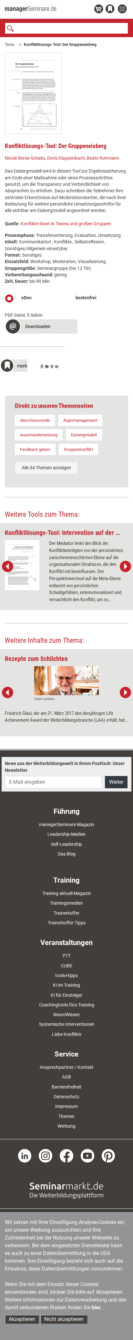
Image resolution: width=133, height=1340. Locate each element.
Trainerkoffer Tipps (67, 922)
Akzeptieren (22, 1319)
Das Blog (67, 853)
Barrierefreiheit (66, 1087)
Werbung (66, 1126)
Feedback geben (35, 449)
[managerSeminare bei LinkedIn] (25, 1155)
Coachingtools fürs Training (66, 1004)
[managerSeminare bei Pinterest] (108, 1155)
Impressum (66, 1106)
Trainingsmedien (66, 903)
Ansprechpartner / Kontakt (67, 1067)
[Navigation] (123, 9)
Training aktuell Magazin (66, 893)
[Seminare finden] (66, 1190)
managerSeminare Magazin (66, 824)
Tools (9, 44)
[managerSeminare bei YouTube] (87, 1155)
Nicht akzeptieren (64, 1319)
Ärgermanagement (80, 420)
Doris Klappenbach (66, 158)
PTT (67, 955)
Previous (8, 566)
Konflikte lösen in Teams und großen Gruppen (66, 223)
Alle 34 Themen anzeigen (46, 467)
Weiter (116, 782)
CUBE (66, 965)
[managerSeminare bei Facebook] (66, 1155)
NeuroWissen (66, 1014)
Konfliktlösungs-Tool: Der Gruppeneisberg (60, 44)
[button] (41, 327)
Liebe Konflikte (66, 1034)
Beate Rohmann (103, 158)
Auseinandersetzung (38, 434)
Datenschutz (66, 1096)
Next (125, 566)
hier (96, 1307)
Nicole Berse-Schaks (25, 158)
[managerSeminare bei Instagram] (46, 1155)
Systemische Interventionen (66, 1024)
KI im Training (66, 985)
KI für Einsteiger (66, 995)
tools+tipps (66, 975)
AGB (66, 1076)
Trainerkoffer (66, 913)
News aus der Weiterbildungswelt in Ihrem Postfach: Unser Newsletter (65, 766)
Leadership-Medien (66, 834)
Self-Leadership (66, 844)
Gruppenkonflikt (78, 449)
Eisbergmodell (84, 434)
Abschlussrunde (35, 420)
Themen (66, 1116)
